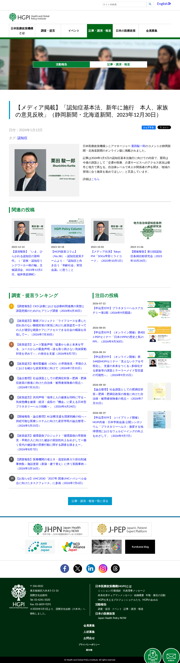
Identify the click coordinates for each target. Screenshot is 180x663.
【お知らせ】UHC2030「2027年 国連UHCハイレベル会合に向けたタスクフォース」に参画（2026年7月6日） (51, 481)
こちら (95, 179)
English (162, 4)
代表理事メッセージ (134, 591)
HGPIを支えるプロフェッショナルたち (119, 600)
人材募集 (89, 632)
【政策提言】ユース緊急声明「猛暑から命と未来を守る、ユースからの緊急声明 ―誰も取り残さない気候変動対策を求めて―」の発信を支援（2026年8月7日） (51, 349)
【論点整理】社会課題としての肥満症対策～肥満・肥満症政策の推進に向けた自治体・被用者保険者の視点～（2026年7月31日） (51, 383)
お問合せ (89, 638)
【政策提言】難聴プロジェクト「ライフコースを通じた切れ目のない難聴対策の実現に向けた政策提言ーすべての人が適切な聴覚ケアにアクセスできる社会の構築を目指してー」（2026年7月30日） (51, 327)
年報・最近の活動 (155, 595)
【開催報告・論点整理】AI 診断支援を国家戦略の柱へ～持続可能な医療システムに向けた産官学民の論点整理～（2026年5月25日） (51, 421)
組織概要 (139, 595)
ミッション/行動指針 (109, 591)
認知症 (22, 138)
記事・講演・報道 (100, 30)
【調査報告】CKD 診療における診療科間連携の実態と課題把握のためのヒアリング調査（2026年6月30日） (50, 308)
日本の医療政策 (126, 30)
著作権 (89, 650)
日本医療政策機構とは (22, 30)
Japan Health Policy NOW (112, 618)
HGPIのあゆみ (150, 600)
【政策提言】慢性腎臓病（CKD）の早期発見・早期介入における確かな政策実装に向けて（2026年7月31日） (51, 366)
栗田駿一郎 (138, 146)
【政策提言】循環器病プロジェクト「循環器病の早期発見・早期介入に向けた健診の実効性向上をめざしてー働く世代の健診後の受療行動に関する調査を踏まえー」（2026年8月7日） (51, 442)
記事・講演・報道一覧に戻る (90, 501)
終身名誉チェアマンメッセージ (115, 595)
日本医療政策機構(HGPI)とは (113, 586)
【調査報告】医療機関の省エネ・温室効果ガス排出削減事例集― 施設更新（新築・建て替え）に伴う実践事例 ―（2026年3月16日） (51, 464)
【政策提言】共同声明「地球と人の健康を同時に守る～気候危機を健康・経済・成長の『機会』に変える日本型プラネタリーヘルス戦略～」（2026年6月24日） (51, 402)
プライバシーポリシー (89, 645)
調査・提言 (48, 30)
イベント (73, 30)
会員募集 (151, 30)
